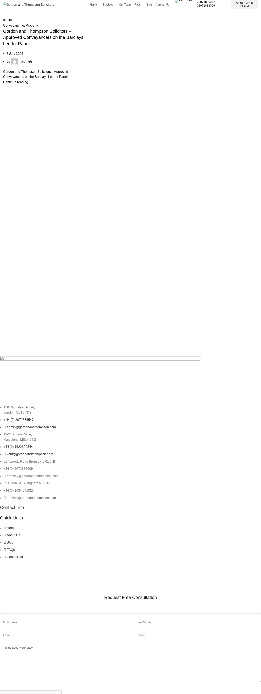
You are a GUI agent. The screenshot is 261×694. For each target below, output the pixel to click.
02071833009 (206, 5)
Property (32, 25)
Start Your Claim (244, 5)
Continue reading (15, 82)
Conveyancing (13, 25)
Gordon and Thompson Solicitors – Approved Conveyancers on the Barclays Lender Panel (43, 37)
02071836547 (206, 1)
